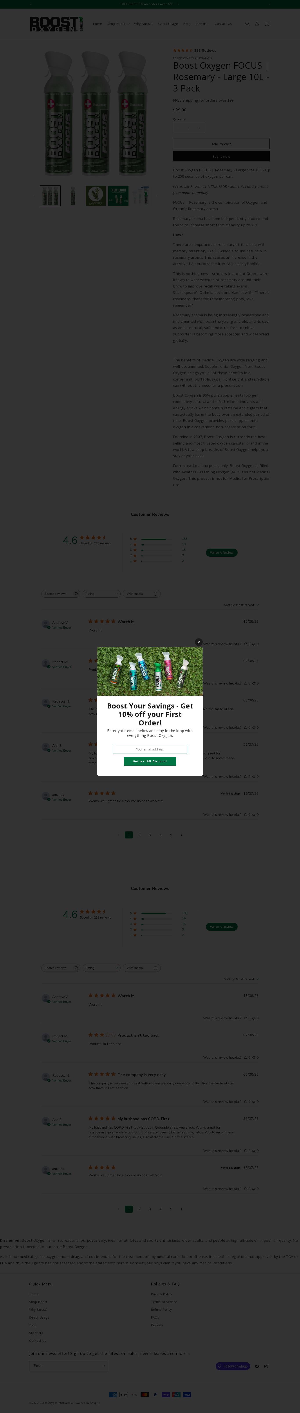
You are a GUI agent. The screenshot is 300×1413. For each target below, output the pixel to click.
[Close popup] (199, 642)
